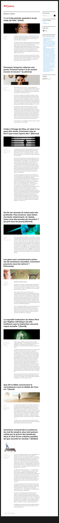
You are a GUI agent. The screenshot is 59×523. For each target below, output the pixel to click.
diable (9, 407)
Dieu (6, 150)
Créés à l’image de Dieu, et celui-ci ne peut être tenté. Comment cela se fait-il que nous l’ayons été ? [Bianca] (21, 131)
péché (4, 284)
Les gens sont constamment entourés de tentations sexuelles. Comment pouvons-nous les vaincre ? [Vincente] (22, 262)
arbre (4, 457)
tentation (6, 38)
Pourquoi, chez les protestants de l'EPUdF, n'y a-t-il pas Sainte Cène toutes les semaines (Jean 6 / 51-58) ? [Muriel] (49, 41)
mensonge (7, 408)
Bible (4, 150)
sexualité (7, 284)
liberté (5, 408)
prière (4, 345)
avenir (4, 407)
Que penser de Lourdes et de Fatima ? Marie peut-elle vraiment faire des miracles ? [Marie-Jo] (48, 70)
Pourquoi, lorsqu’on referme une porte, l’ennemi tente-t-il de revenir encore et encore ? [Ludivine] (20, 69)
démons (5, 90)
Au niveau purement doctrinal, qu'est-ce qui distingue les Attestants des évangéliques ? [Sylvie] (49, 39)
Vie (5, 238)
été (4, 38)
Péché (4, 37)
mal (7, 90)
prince (8, 457)
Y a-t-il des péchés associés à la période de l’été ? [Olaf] (20, 19)
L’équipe (44, 22)
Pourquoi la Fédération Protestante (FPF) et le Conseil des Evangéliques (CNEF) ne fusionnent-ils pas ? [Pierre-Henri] (49, 58)
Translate (49, 79)
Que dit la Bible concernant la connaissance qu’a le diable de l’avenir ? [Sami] (21, 387)
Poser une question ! (46, 23)
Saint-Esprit (6, 283)
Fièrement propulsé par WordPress (9, 513)
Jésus (8, 150)
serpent (5, 458)
